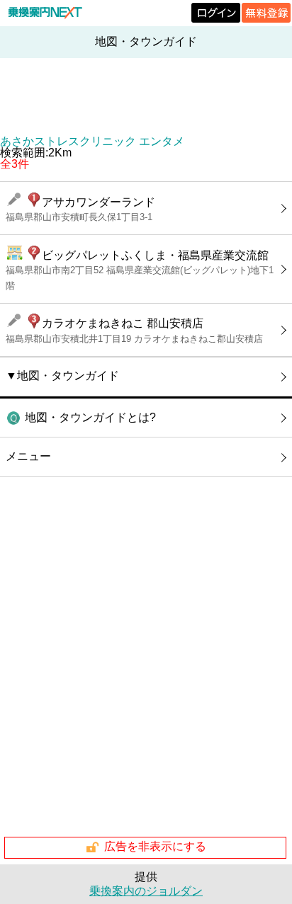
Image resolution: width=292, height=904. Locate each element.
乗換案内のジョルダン (146, 891)
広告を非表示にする (155, 847)
